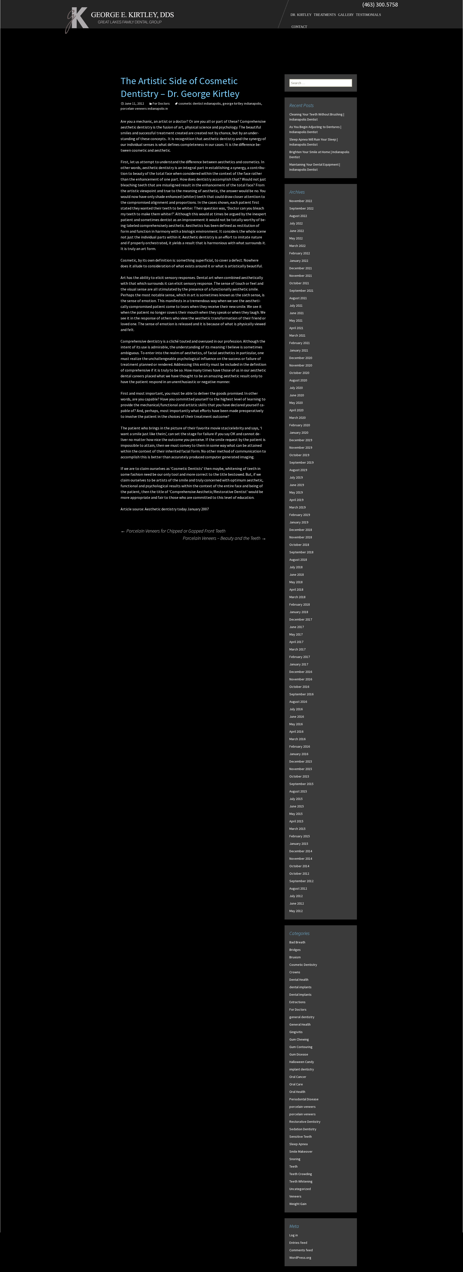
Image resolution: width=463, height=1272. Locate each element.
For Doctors (161, 103)
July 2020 (296, 388)
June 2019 (296, 485)
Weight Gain (297, 1204)
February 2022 (299, 253)
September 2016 (301, 694)
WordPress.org (300, 1257)
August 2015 (298, 791)
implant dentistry (301, 1069)
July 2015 (296, 799)
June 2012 (296, 903)
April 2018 (296, 589)
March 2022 (297, 246)
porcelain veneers (302, 1106)
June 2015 (296, 806)
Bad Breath (297, 942)
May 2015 (296, 814)
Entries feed (298, 1242)
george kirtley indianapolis (242, 103)
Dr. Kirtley (301, 15)
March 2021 (297, 335)
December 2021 (300, 268)
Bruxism (295, 957)
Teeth (293, 1166)
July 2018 (296, 567)
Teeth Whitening (301, 1181)
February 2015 (299, 836)
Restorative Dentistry (304, 1121)
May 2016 (296, 724)
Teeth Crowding (300, 1174)
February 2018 (299, 604)
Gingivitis (296, 1032)
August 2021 (298, 298)
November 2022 (300, 201)
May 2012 (296, 911)
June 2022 (296, 231)
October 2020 (299, 373)
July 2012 (296, 896)
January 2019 (298, 522)
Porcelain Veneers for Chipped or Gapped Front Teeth (173, 531)
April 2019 (296, 500)
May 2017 (296, 634)
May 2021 (296, 320)
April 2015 (296, 821)
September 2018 (301, 552)
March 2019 (297, 507)
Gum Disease (298, 1054)
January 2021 (298, 350)
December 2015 (300, 761)
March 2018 (297, 597)
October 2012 (299, 873)
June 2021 (296, 313)
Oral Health (297, 1091)
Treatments (325, 15)
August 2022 (298, 216)
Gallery (346, 15)
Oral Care (296, 1084)
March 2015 (297, 828)
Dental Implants (300, 994)
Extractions (297, 1002)
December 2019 (300, 440)
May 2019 (296, 492)
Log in (293, 1235)
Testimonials (368, 15)
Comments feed (301, 1250)
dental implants (300, 987)
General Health (300, 1024)
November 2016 (300, 679)
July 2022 (296, 223)
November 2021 (300, 275)
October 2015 (299, 776)
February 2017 (299, 657)
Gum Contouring (301, 1047)
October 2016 (299, 686)
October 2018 (299, 544)
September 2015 (301, 784)
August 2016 (298, 701)
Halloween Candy (301, 1062)
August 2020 (298, 380)
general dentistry (301, 1017)
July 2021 (296, 305)
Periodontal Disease (304, 1099)
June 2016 (296, 716)
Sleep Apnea (298, 1144)
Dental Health (298, 979)
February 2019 (299, 515)
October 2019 (299, 455)
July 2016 (296, 709)
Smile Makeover (301, 1151)
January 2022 (298, 260)
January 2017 (298, 664)
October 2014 (299, 866)
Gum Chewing (299, 1039)
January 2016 (298, 754)
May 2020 (296, 402)
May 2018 (296, 582)
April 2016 (296, 731)
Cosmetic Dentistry (303, 964)
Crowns (294, 972)
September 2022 (301, 208)
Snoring (294, 1159)
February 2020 (299, 425)
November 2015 (300, 769)
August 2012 (298, 888)
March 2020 (297, 417)
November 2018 (300, 537)
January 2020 (298, 432)
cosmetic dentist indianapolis (199, 103)
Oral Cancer (297, 1077)
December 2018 (300, 530)
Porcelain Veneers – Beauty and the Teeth (224, 538)
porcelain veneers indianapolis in (144, 108)
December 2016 (300, 672)
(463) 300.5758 (380, 4)
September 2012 (301, 881)
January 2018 (298, 612)
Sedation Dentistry (302, 1129)
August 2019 (298, 470)
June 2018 (296, 574)
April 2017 (296, 642)
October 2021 (299, 283)
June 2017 (296, 627)
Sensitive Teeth (300, 1136)
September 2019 (301, 462)
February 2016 (299, 746)
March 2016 (297, 739)
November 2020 (300, 365)
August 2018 (298, 559)
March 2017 (297, 649)
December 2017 (300, 619)
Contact (299, 27)
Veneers (295, 1196)
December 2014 (300, 851)
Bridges (295, 949)
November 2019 (300, 447)
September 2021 (301, 290)
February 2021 (299, 343)
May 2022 (296, 238)
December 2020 (300, 358)
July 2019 (296, 477)
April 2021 (296, 328)
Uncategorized (300, 1189)
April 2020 (296, 410)
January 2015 (298, 843)
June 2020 (296, 395)
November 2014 (300, 858)
